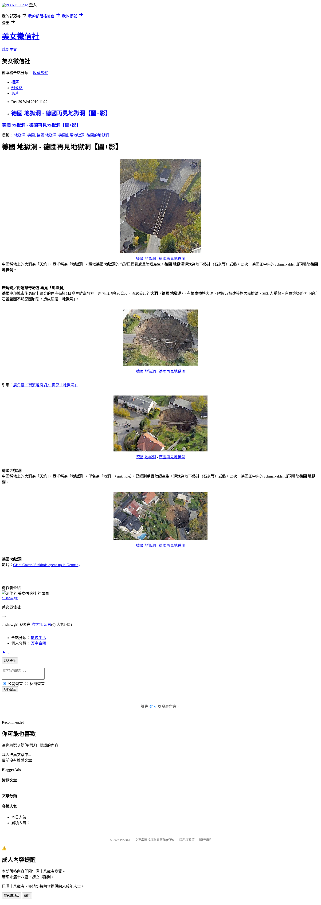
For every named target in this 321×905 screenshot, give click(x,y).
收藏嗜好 (40, 73)
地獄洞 (19, 135)
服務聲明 (205, 840)
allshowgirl (10, 598)
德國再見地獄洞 (172, 259)
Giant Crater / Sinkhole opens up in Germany (46, 565)
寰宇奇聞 (38, 643)
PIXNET (125, 840)
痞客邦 (37, 625)
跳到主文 (9, 49)
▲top (6, 652)
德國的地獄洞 (97, 135)
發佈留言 (10, 689)
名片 (15, 93)
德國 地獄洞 (46, 135)
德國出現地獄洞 (71, 135)
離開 (27, 895)
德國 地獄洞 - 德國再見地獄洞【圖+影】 (61, 113)
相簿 (15, 82)
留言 (47, 625)
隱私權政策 (187, 840)
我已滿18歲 (11, 895)
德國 (31, 135)
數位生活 (38, 638)
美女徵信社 (20, 36)
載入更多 (10, 660)
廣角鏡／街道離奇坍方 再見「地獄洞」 (45, 385)
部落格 (17, 88)
